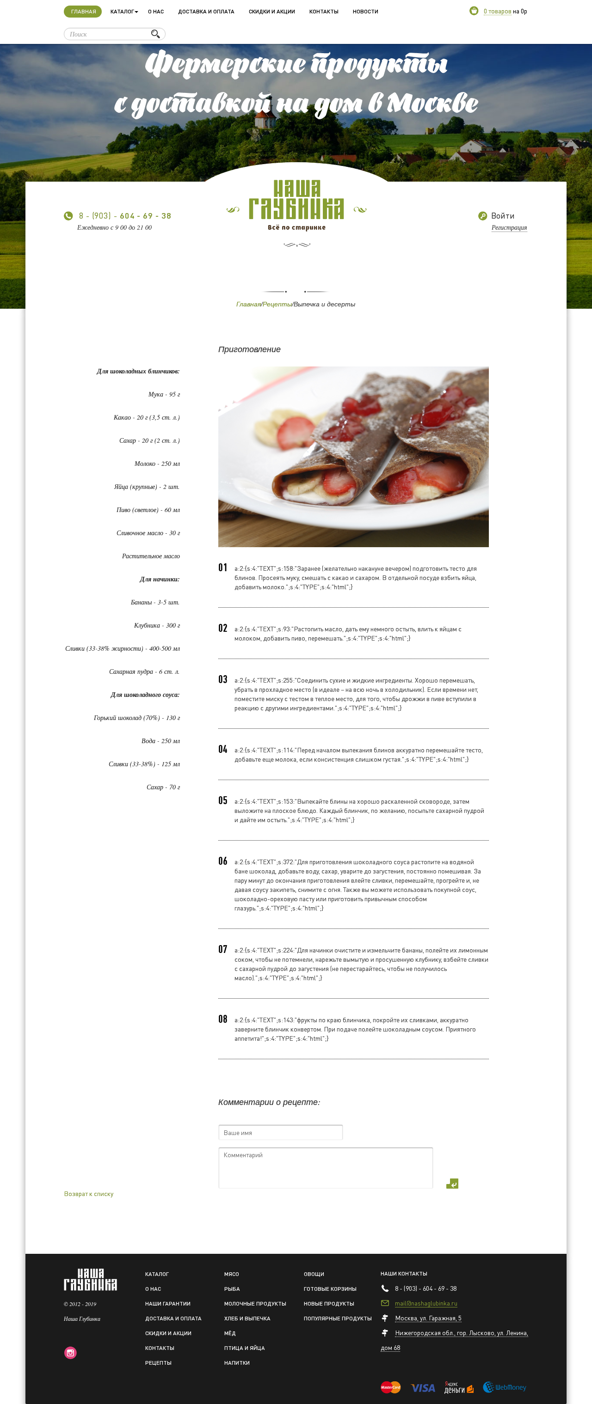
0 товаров (498, 10)
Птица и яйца (244, 1347)
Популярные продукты (338, 1318)
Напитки (237, 1362)
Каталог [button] (122, 11)
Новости (365, 11)
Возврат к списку (88, 1193)
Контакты (324, 11)
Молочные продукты (255, 1303)
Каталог (157, 1273)
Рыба (232, 1288)
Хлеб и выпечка (247, 1318)
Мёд (230, 1333)
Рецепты (277, 303)
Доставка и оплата (206, 11)
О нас (156, 11)
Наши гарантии (168, 1303)
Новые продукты (329, 1303)
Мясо (231, 1273)
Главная (86, 11)
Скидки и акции (272, 11)
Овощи (314, 1273)
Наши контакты (404, 1273)
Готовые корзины (330, 1288)
